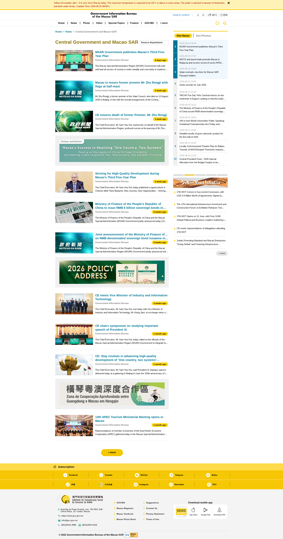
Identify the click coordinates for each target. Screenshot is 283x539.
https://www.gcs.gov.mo (72, 516)
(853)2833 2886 (68, 525)
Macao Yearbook (125, 514)
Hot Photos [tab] (203, 35)
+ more (222, 253)
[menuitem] (74, 23)
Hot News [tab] (183, 35)
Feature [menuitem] (134, 23)
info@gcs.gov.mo (70, 520)
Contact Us (151, 508)
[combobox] (154, 42)
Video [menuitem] (99, 23)
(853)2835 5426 (89, 525)
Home (58, 31)
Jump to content (181, 15)
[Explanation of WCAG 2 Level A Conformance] (131, 534)
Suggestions (152, 502)
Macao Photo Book (126, 519)
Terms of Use (152, 519)
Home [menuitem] (61, 23)
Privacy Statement (155, 514)
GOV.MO (121, 502)
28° (214, 15)
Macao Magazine (125, 508)
